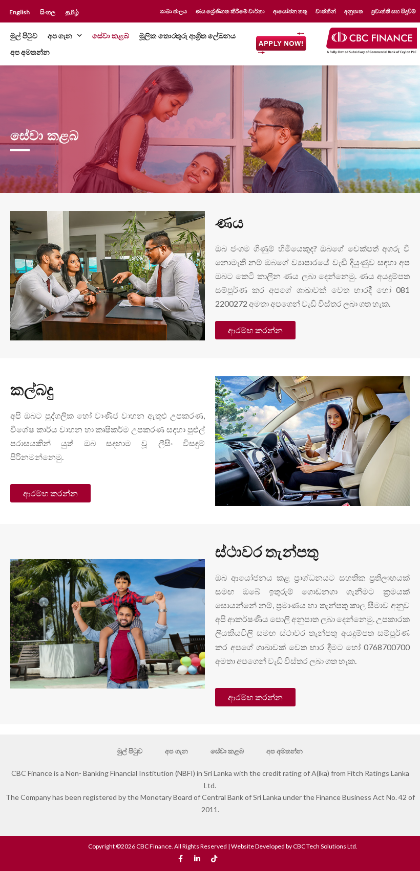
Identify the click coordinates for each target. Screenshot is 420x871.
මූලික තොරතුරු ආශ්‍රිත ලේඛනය (187, 35)
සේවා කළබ (110, 35)
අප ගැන (60, 35)
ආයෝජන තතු (290, 11)
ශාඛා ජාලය (173, 11)
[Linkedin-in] (197, 859)
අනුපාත (353, 11)
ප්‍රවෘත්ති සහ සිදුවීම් (393, 11)
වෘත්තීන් (326, 11)
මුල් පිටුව (23, 35)
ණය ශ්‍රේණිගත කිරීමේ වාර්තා (230, 11)
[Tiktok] (214, 859)
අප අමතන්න (30, 52)
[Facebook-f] (180, 859)
